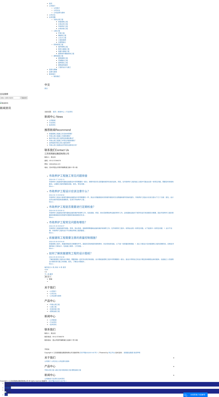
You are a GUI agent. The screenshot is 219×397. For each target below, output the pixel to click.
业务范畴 (52, 17)
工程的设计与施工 (64, 67)
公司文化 (57, 10)
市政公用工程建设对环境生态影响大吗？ (63, 145)
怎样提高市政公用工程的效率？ (60, 143)
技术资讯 (52, 125)
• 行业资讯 (52, 322)
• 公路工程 (52, 307)
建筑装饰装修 (63, 65)
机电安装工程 (58, 44)
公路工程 (57, 31)
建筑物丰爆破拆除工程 (66, 53)
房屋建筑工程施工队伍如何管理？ (61, 133)
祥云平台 (111, 352)
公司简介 (52, 6)
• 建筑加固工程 (54, 311)
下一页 (46, 274)
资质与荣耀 (53, 69)
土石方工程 (62, 37)
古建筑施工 (62, 42)
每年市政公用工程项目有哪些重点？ (62, 138)
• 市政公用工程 (54, 304)
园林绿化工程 (63, 62)
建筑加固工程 (58, 56)
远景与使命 (53, 72)
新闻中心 (61, 111)
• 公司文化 (52, 293)
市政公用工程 (58, 19)
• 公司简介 (52, 291)
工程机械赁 (62, 40)
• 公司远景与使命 (55, 296)
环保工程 (61, 33)
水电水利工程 (63, 24)
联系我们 (52, 74)
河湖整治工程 (63, 60)
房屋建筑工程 (63, 21)
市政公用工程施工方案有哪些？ (60, 136)
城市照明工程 (63, 47)
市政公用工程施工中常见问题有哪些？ (62, 140)
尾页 (51, 274)
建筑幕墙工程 (63, 58)
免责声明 (137, 352)
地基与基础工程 (63, 51)
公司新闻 (52, 120)
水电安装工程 (63, 28)
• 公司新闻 (52, 320)
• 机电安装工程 (54, 309)
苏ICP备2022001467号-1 (89, 352)
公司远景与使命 (59, 12)
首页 (50, 3)
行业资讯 (69, 111)
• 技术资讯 (52, 324)
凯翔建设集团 (128, 352)
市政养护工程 (63, 26)
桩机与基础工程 (63, 49)
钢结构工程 (62, 35)
